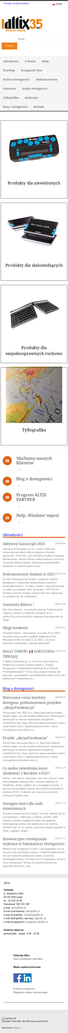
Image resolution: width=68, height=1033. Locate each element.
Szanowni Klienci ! (18, 604)
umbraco (16, 1028)
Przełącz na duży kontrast (16, 3)
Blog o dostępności (34, 479)
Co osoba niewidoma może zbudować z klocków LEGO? (26, 771)
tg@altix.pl (40, 918)
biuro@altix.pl (18, 907)
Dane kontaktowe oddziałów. (28, 958)
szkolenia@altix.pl (33, 914)
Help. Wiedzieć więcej (37, 515)
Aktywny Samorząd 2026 (24, 543)
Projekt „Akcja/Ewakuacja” (25, 737)
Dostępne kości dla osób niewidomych (23, 806)
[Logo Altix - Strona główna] (22, 23)
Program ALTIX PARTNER (31, 497)
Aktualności (13, 534)
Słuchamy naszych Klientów (34, 460)
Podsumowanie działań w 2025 (29, 574)
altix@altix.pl (33, 911)
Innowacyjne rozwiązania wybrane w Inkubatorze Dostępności (33, 841)
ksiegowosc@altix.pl (37, 922)
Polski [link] (59, 4)
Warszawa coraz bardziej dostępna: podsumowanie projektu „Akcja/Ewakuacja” (32, 702)
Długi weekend (15, 627)
